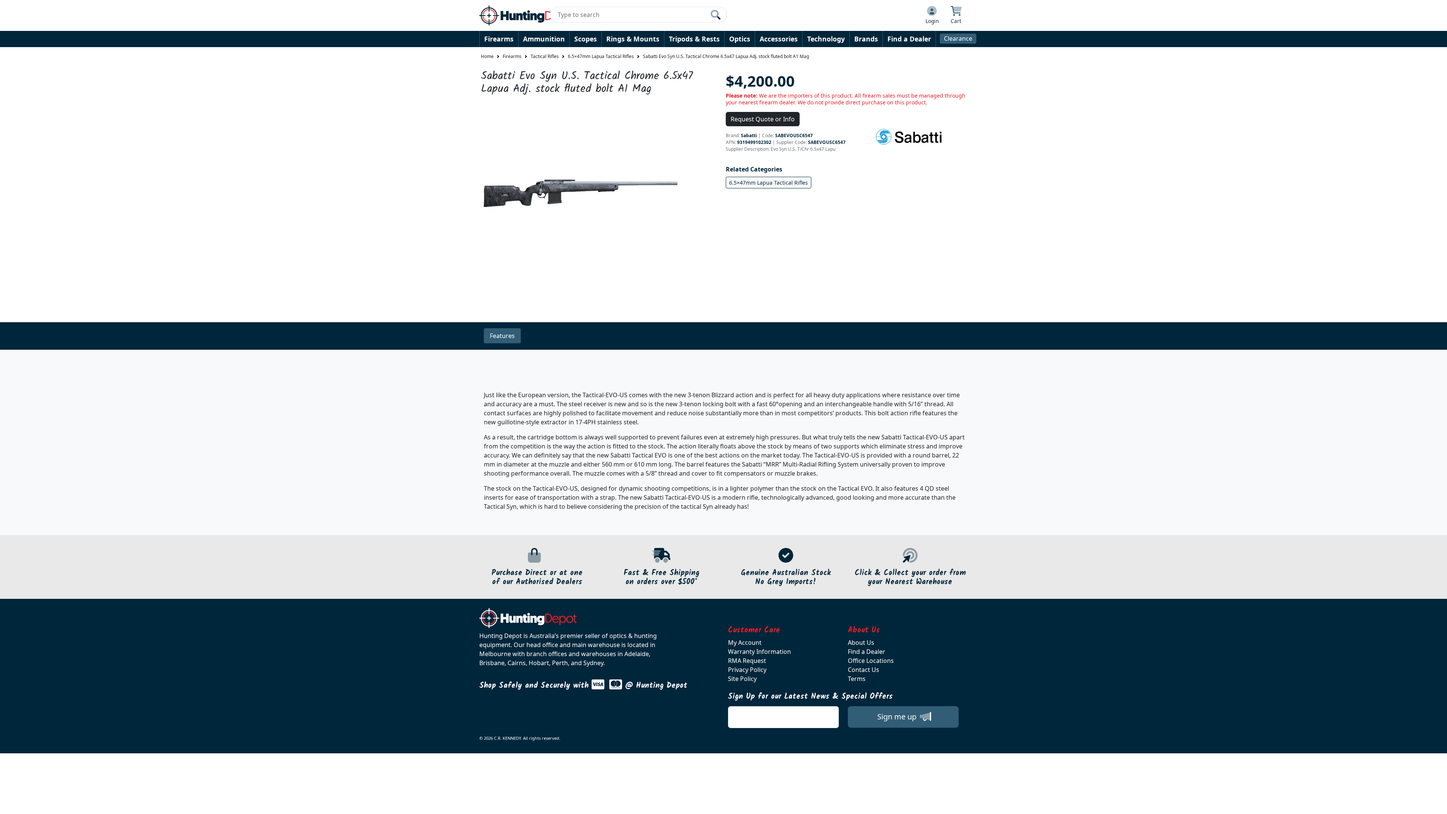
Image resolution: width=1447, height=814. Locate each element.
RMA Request (747, 660)
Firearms (499, 38)
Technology (826, 38)
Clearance (958, 38)
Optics (739, 38)
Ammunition (544, 38)
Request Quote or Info (763, 119)
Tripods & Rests (694, 38)
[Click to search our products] (715, 14)
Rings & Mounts (632, 38)
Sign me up (897, 716)
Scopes (585, 38)
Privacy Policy (747, 670)
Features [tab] (502, 336)
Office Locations (871, 660)
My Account (745, 642)
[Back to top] (1436, 803)
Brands (866, 38)
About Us (861, 642)
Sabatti (749, 135)
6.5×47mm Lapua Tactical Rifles (601, 56)
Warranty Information (759, 651)
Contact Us (863, 670)
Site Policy (742, 679)
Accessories (779, 38)
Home (487, 56)
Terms (857, 679)
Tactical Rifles (545, 56)
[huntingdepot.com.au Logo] (528, 15)
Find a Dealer (909, 38)
